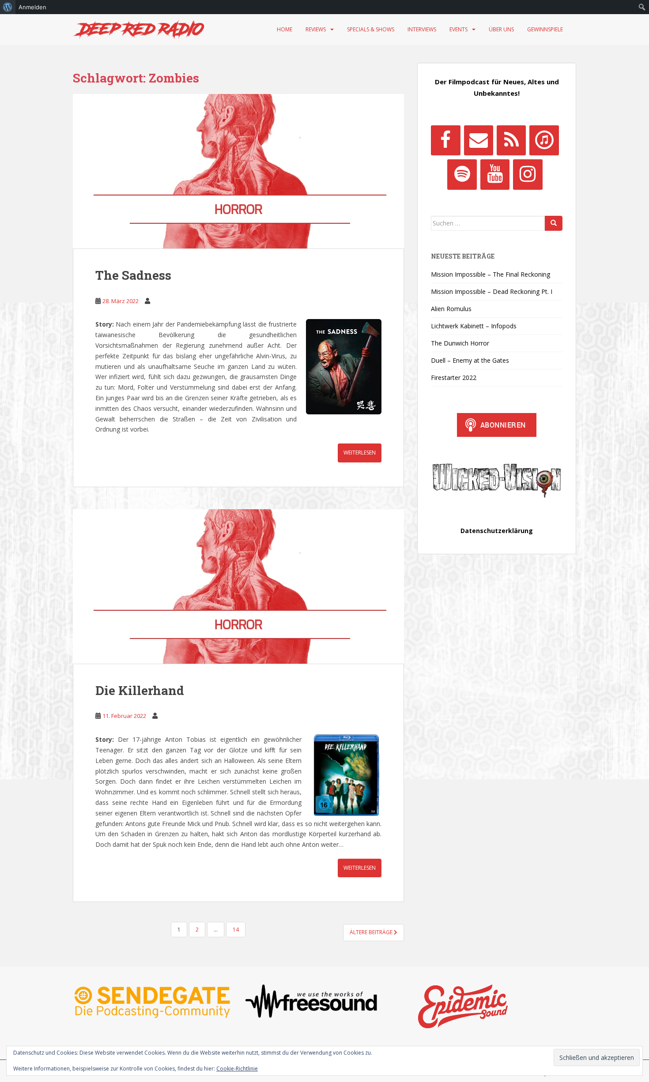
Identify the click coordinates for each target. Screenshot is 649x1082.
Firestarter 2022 (453, 377)
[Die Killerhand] (238, 586)
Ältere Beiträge (372, 932)
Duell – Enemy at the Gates (470, 360)
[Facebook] (445, 140)
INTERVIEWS (422, 29)
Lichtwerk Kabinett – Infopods (474, 326)
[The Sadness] (238, 171)
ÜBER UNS (501, 29)
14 (236, 929)
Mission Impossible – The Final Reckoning (490, 274)
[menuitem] (7, 7)
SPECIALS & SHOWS (370, 29)
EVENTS (458, 29)
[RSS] (511, 140)
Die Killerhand (139, 690)
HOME (284, 29)
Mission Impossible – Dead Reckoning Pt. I (491, 291)
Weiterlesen (359, 452)
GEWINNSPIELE (545, 29)
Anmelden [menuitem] (32, 7)
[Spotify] (461, 174)
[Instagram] (527, 174)
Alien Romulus (451, 308)
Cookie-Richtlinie (237, 1068)
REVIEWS (316, 29)
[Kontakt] (478, 140)
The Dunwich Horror (460, 343)
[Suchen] (553, 223)
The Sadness (133, 275)
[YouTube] (494, 174)
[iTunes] (543, 140)
